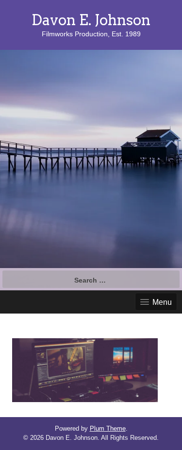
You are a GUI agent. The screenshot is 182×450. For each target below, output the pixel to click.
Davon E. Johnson (91, 20)
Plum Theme (108, 428)
